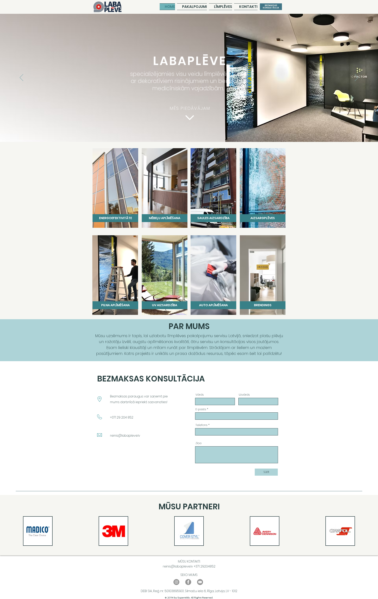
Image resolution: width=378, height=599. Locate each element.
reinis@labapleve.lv (125, 435)
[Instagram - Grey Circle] (176, 582)
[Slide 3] (189, 132)
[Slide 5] (196, 132)
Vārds (199, 394)
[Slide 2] (185, 132)
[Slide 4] (192, 132)
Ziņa (198, 443)
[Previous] (21, 78)
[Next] (356, 78)
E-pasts (200, 409)
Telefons (201, 425)
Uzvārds (244, 394)
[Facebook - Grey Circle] (188, 582)
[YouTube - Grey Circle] (200, 582)
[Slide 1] (182, 132)
